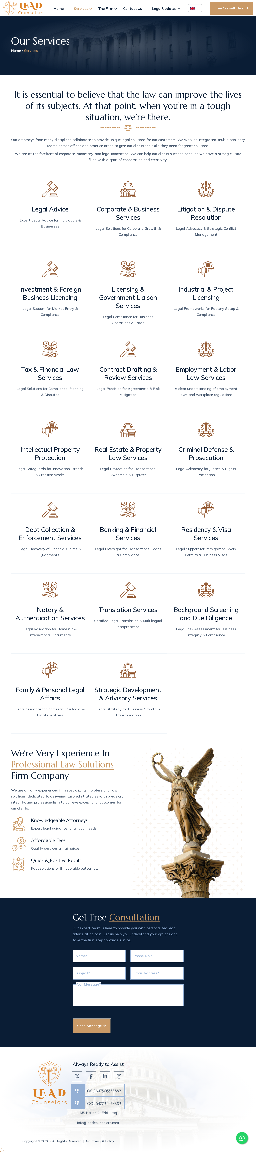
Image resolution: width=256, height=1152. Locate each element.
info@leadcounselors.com (98, 1122)
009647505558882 (104, 1091)
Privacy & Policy (102, 1141)
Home (16, 50)
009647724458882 (104, 1103)
